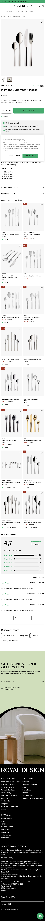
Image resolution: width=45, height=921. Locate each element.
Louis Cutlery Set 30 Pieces (10, 359)
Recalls (3, 809)
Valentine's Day (6, 818)
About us (4, 798)
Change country (7, 858)
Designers (4, 803)
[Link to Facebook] (8, 897)
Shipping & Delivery (8, 784)
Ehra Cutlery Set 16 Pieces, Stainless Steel (32, 318)
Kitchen (25, 792)
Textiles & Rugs (27, 795)
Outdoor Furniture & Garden (32, 798)
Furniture (25, 781)
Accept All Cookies (30, 156)
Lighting (25, 787)
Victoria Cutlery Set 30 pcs (10, 234)
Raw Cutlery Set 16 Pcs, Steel (31, 399)
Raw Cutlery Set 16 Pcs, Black (9, 441)
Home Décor (27, 790)
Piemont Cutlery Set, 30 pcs (32, 359)
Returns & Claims (7, 787)
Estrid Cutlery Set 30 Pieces (32, 276)
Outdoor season (7, 826)
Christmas (5, 837)
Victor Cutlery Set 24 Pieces (32, 482)
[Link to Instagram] (13, 897)
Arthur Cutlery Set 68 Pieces (11, 482)
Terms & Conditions (8, 790)
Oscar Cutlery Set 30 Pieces (10, 399)
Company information (9, 795)
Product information (9, 188)
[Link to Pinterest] (3, 897)
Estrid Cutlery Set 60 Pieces (10, 317)
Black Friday (5, 832)
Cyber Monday (6, 835)
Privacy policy (6, 792)
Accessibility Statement (9, 806)
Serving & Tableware (29, 784)
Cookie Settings (14, 156)
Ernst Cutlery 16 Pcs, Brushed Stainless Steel (9, 276)
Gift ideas (4, 824)
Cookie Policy (6, 801)
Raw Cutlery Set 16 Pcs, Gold (32, 440)
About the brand (8, 194)
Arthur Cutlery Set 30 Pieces (11, 522)
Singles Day (5, 829)
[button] (40, 6)
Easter (3, 821)
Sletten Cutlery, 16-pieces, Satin (32, 235)
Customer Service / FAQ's (10, 781)
